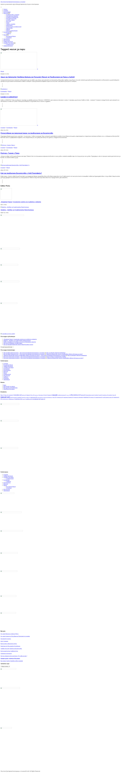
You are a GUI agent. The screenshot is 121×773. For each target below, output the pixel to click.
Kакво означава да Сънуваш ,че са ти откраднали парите (19, 342)
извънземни (75, 395)
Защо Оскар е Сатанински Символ (56, 356)
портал (87, 397)
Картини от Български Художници (10, 646)
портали (92, 397)
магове (20, 397)
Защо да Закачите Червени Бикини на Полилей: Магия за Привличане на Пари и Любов (38, 77)
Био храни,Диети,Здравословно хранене (12, 661)
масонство (9, 28)
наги (54, 397)
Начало (5, 9)
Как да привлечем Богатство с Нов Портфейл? (21, 173)
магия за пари (13, 397)
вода (45, 395)
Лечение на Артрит (6, 653)
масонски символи (26, 397)
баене (28, 395)
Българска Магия (11, 36)
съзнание (36, 399)
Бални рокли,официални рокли (9, 643)
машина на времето (48, 397)
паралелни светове (78, 397)
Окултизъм (6, 40)
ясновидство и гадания (12, 14)
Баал (2, 395)
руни (23, 399)
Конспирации (7, 12)
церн (43, 399)
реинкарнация (5, 399)
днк (54, 395)
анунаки (18, 395)
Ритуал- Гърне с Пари (10, 153)
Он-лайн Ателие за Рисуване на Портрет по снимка (15, 636)
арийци (24, 395)
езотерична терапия (12, 16)
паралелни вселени (68, 397)
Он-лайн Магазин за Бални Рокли (9, 634)
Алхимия (5, 10)
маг (114, 395)
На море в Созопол (6, 638)
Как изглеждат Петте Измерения (55, 352)
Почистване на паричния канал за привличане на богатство (27, 133)
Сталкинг (9, 37)
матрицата (40, 397)
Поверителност (8, 45)
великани (41, 395)
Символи (8, 33)
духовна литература (12, 17)
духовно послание (62, 395)
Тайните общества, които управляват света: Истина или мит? (64, 354)
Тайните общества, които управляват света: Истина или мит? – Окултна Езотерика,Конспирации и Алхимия (34, 355)
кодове (97, 395)
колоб (100, 395)
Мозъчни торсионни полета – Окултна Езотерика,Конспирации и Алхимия (24, 356)
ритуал (18, 399)
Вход (4, 385)
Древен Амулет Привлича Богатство (11, 648)
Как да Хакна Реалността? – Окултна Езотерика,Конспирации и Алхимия (23, 352)
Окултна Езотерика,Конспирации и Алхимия (13, 1)
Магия (5, 35)
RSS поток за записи (9, 386)
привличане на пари (108, 397)
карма (83, 395)
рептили (12, 399)
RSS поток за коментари (10, 387)
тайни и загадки (10, 24)
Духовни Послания (8, 43)
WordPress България (8, 389)
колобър (110, 395)
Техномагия (6, 39)
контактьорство (11, 18)
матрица (33, 397)
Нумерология (10, 44)
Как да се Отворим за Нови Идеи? (12, 343)
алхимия (11, 395)
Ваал (6, 395)
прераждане (98, 397)
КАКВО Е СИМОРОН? (9, 97)
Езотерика (6, 32)
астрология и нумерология (13, 26)
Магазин (5, 13)
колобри (105, 395)
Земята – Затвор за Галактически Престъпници (17, 210)
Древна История (8, 41)
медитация (9, 25)
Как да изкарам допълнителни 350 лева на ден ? (14, 656)
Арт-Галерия (4, 641)
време (49, 395)
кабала (8, 29)
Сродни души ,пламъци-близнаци (10, 658)
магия (7, 22)
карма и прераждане (11, 30)
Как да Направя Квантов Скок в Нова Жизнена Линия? (18, 344)
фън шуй (8, 21)
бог (32, 395)
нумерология (60, 397)
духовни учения (10, 20)
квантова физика (90, 395)
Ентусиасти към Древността (9, 651)
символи (29, 399)
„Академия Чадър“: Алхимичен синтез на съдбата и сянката (21, 202)
